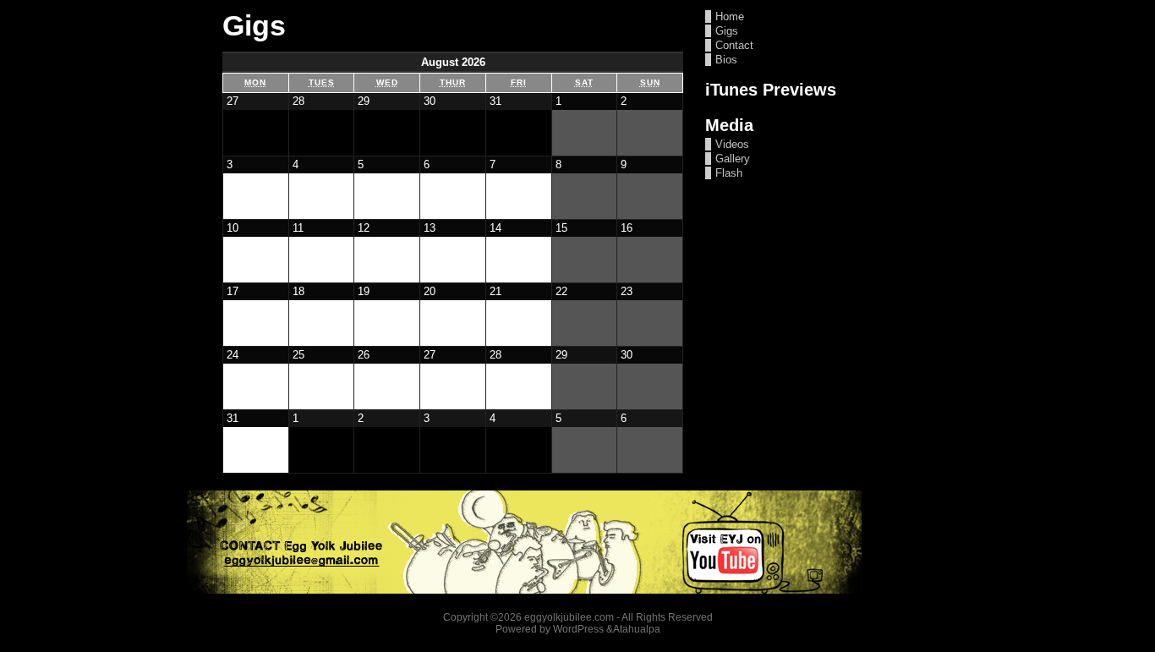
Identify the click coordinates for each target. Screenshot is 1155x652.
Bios (726, 59)
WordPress (578, 629)
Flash (728, 173)
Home (729, 16)
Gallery (732, 158)
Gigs (726, 31)
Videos (732, 144)
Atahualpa (636, 629)
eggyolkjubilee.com (569, 617)
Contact (734, 45)
